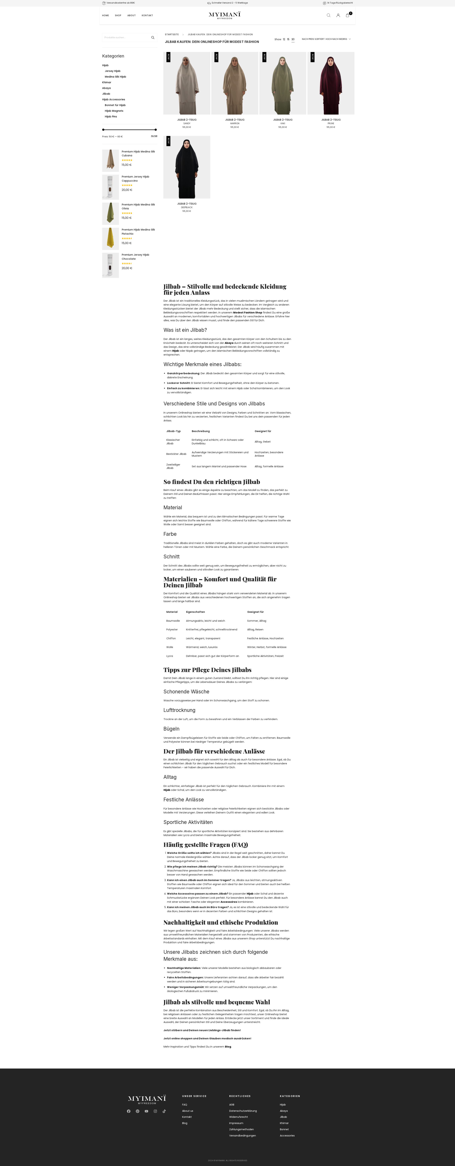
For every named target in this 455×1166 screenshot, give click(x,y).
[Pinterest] (137, 1111)
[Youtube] (146, 1111)
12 (284, 39)
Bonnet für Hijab (115, 105)
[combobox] (326, 39)
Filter (154, 135)
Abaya (106, 88)
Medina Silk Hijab (115, 76)
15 (288, 39)
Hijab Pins (111, 116)
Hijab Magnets (114, 111)
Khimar (106, 82)
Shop (118, 15)
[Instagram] (155, 1111)
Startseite (172, 34)
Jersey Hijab (113, 71)
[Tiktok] (164, 1111)
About (131, 15)
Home (105, 15)
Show (278, 39)
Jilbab (106, 94)
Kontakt (147, 15)
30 (293, 39)
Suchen (152, 37)
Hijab (105, 65)
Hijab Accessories (113, 99)
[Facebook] (128, 1111)
